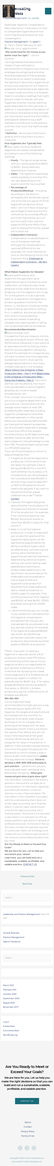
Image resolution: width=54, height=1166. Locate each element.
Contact (15, 499)
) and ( (27, 377)
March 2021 (8, 985)
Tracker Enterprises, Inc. (27, 8)
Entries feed (9, 1026)
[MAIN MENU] (48, 11)
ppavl (36, 41)
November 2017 (10, 1007)
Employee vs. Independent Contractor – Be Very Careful (29, 262)
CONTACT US (30, 864)
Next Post (27, 884)
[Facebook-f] (20, 1148)
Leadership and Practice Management (21, 914)
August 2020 (9, 1003)
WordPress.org (10, 1035)
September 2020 (11, 998)
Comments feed (11, 1030)
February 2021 (9, 990)
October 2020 (10, 994)
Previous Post (27, 876)
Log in (6, 1022)
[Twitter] (33, 1148)
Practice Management (16, 41)
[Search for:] (27, 897)
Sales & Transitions (11, 941)
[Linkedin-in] (27, 1148)
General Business (11, 933)
